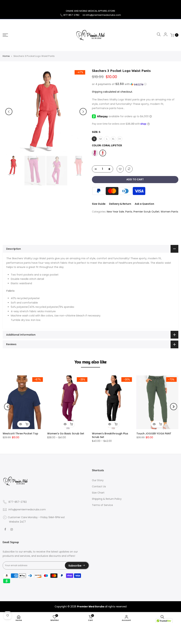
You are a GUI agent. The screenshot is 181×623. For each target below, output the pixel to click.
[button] (135, 85)
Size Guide (99, 205)
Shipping (97, 93)
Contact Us (99, 487)
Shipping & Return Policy (107, 500)
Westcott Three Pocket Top (20, 435)
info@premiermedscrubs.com (103, 16)
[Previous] (8, 112)
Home (6, 57)
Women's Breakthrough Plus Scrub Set (110, 436)
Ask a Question (144, 205)
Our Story (98, 481)
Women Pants (169, 213)
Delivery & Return (120, 205)
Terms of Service (102, 506)
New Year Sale (115, 213)
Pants (128, 213)
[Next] (83, 112)
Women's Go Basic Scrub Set (65, 435)
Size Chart (98, 494)
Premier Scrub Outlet (146, 213)
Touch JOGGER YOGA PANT (153, 435)
